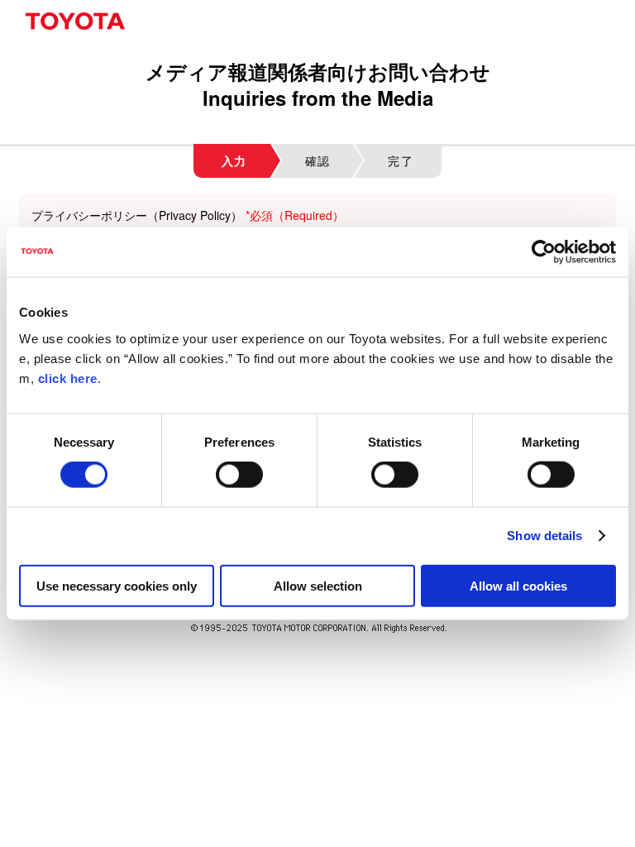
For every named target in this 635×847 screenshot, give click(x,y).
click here (68, 378)
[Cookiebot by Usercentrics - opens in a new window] (543, 252)
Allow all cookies (518, 585)
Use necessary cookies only (116, 585)
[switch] (239, 475)
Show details (544, 536)
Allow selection (318, 585)
